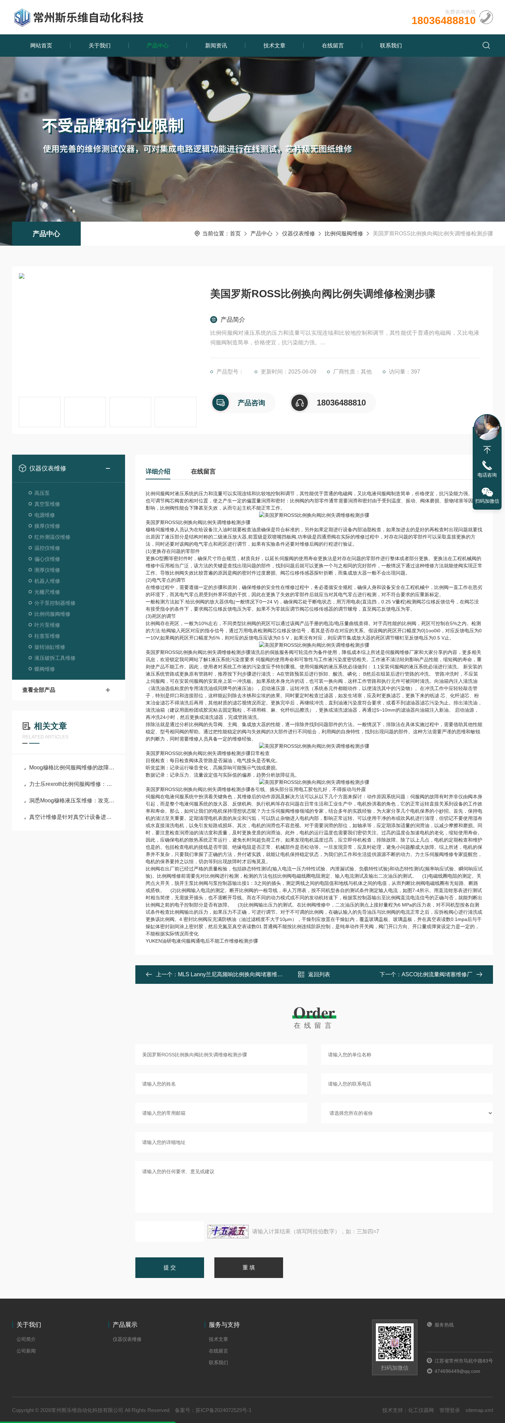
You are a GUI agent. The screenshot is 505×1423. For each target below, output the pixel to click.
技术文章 (274, 45)
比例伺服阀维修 (344, 233)
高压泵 (42, 493)
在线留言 (333, 45)
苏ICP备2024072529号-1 (223, 1410)
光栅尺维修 (47, 592)
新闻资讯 (216, 45)
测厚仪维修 (47, 570)
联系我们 (391, 45)
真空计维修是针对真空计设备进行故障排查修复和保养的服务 (72, 817)
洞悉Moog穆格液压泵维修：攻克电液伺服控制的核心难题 (72, 800)
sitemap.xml (479, 1410)
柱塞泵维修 (47, 636)
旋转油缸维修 (49, 647)
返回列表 (319, 974)
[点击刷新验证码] (228, 1231)
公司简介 (26, 1339)
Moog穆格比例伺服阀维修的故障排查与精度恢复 (72, 767)
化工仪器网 (421, 1410)
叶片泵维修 (47, 625)
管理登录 (449, 1410)
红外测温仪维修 (52, 537)
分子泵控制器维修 (55, 603)
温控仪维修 (47, 548)
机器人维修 (47, 581)
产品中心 (158, 45)
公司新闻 (26, 1351)
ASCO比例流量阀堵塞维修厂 (437, 974)
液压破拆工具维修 (55, 658)
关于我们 (100, 45)
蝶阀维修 (44, 669)
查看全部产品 (38, 690)
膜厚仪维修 (47, 526)
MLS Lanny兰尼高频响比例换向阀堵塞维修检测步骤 (241, 974)
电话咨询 (487, 475)
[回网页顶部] (487, 450)
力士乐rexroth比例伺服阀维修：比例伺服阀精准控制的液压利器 (72, 784)
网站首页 (41, 45)
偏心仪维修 (47, 559)
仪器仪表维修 (298, 233)
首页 (235, 233)
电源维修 (44, 515)
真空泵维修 (47, 504)
